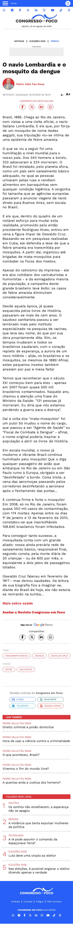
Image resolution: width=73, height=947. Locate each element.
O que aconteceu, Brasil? (21, 754)
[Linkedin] (36, 10)
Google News (52, 706)
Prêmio (55, 41)
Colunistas (26, 669)
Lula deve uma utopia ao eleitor (32, 855)
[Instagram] (44, 10)
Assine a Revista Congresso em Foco (34, 612)
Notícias (19, 41)
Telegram (22, 706)
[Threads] (69, 10)
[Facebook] (20, 10)
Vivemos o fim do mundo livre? (26, 768)
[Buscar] (67, 3)
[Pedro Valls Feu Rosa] (8, 84)
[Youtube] (52, 10)
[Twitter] (28, 10)
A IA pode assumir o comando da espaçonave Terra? (32, 841)
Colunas (28, 901)
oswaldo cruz (59, 656)
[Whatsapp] (4, 10)
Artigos (39, 901)
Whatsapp (50, 699)
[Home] (36, 18)
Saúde (8, 669)
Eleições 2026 (37, 41)
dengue (39, 656)
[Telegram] (12, 10)
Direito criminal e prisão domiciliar (28, 727)
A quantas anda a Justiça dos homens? (32, 782)
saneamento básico (16, 656)
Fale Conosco (54, 901)
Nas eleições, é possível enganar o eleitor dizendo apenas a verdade (39, 870)
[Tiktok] (61, 10)
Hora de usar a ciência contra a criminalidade (36, 741)
